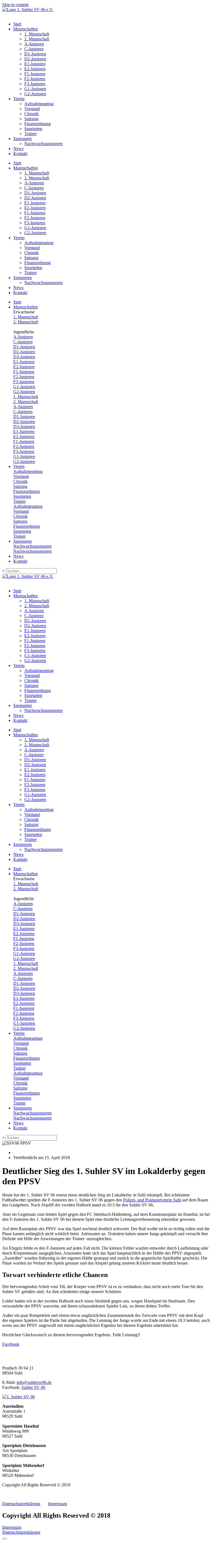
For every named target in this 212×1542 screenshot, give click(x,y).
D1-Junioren (35, 54)
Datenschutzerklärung (21, 1503)
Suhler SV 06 (33, 1387)
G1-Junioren (35, 88)
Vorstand (32, 108)
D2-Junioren (35, 58)
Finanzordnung (37, 123)
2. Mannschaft (36, 39)
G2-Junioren (35, 93)
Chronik (31, 113)
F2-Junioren (34, 78)
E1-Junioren (35, 63)
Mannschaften (25, 29)
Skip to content (15, 4)
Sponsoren (22, 138)
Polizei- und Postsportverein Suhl (152, 1200)
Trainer (30, 133)
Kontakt (20, 153)
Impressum (57, 1503)
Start (17, 24)
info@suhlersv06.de (34, 1382)
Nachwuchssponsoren (43, 143)
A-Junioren (34, 44)
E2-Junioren (35, 68)
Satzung (31, 118)
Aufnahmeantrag (39, 103)
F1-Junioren (34, 73)
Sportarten (33, 128)
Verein (19, 98)
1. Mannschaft (36, 34)
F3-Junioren (34, 83)
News (18, 148)
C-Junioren (34, 49)
